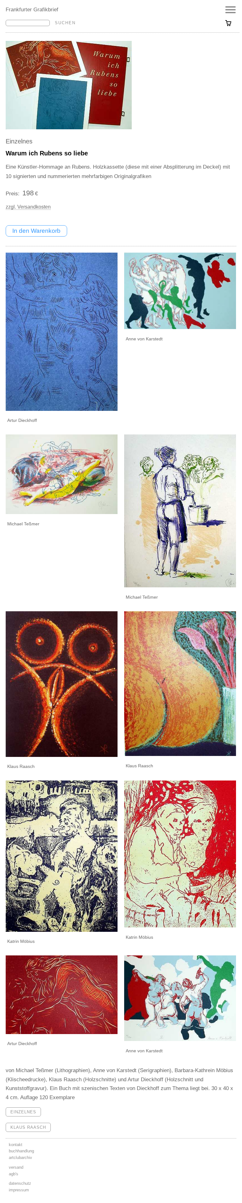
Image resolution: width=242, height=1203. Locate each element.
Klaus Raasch (28, 1127)
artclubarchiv (20, 1157)
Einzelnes (19, 141)
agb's (13, 1174)
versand (16, 1167)
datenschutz (20, 1183)
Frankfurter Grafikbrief (32, 9)
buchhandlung (21, 1151)
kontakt (15, 1144)
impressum (19, 1190)
